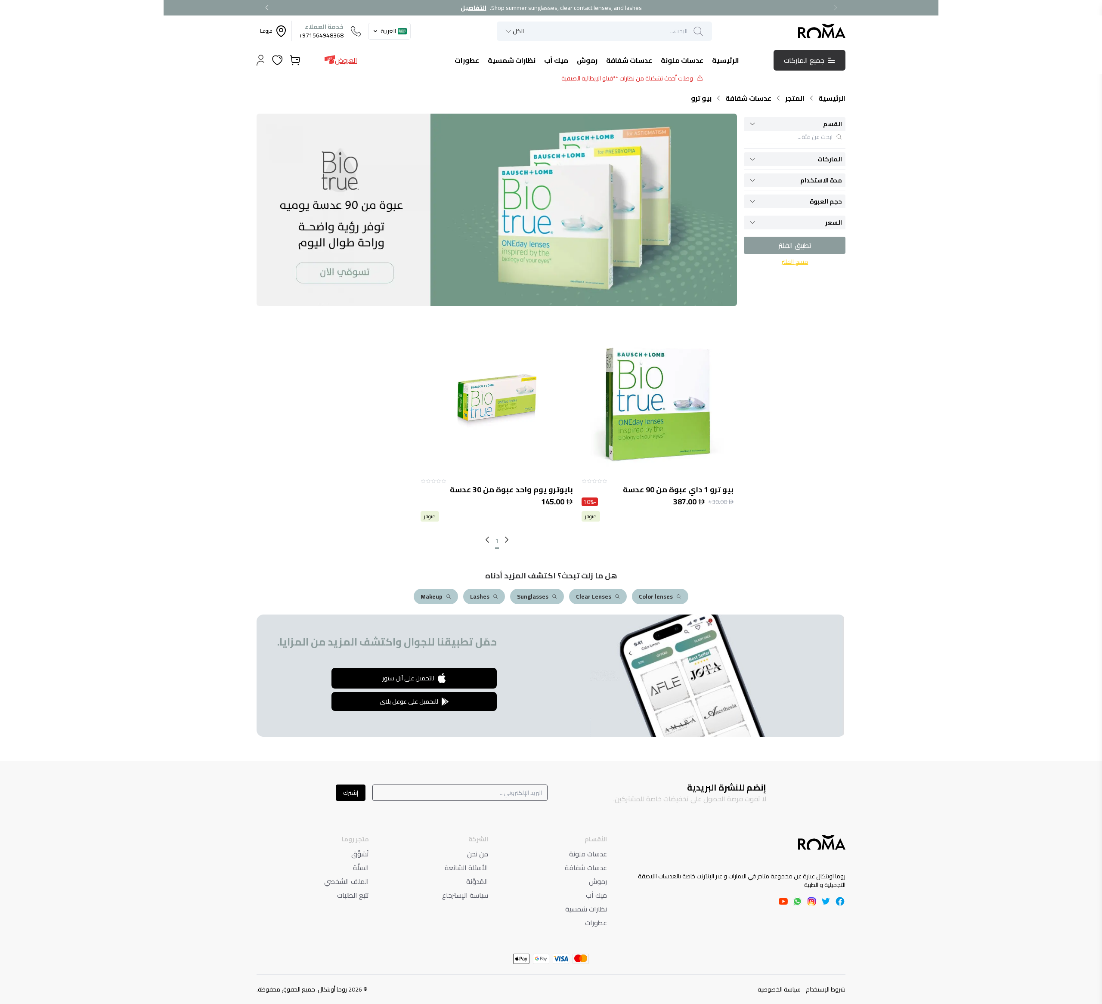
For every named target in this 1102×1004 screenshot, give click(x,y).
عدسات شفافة (748, 98)
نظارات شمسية (586, 908)
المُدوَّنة (477, 881)
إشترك (350, 792)
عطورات (596, 922)
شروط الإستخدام (825, 989)
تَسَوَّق (360, 853)
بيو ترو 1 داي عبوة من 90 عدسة (678, 490)
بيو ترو (701, 98)
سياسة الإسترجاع (465, 895)
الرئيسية (831, 98)
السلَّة (361, 867)
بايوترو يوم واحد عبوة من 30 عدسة (511, 490)
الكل (518, 31)
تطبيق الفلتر (794, 245)
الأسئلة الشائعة (466, 867)
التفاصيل (473, 7)
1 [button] (497, 540)
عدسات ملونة (588, 853)
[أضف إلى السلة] (658, 403)
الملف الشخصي (346, 881)
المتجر (795, 98)
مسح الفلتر (794, 261)
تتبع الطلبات (353, 895)
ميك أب (596, 895)
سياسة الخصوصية (779, 989)
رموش (598, 881)
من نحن (477, 853)
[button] (487, 539)
